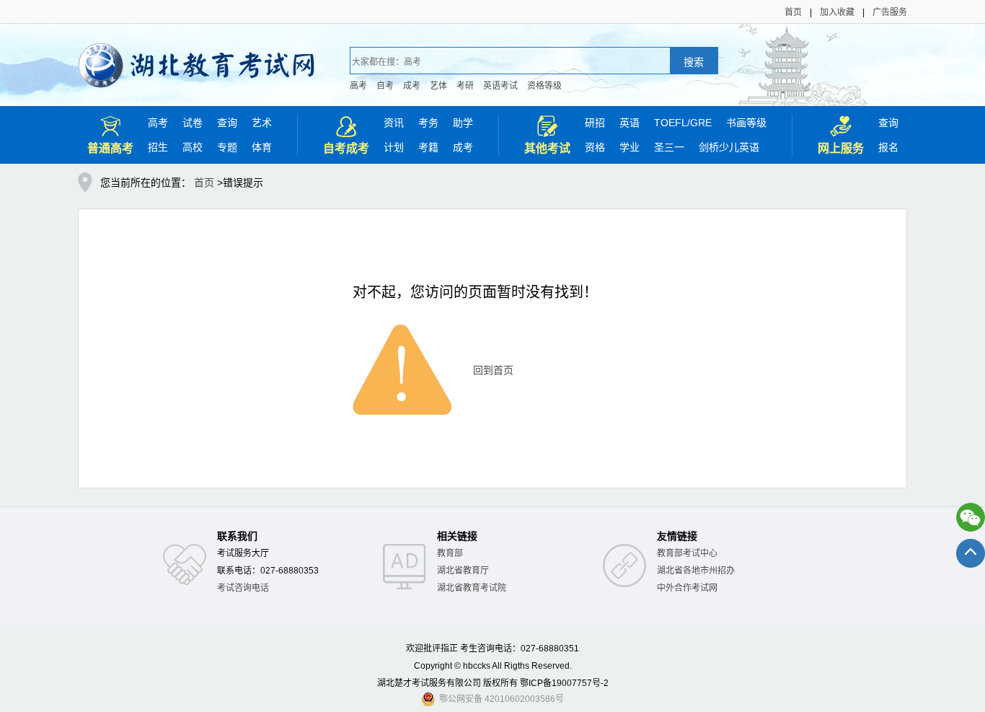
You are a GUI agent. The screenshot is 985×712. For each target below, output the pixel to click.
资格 (595, 147)
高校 (192, 147)
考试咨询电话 (243, 588)
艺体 (438, 86)
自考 (385, 86)
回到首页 (493, 370)
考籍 (428, 147)
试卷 (192, 122)
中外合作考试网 (687, 588)
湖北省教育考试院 (471, 588)
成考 (411, 86)
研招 (595, 122)
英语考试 (500, 86)
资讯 (394, 122)
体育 (262, 147)
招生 (158, 147)
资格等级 (544, 86)
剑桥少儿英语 (729, 147)
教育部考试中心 (687, 553)
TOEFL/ (672, 122)
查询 (227, 122)
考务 (428, 122)
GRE (701, 122)
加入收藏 (837, 12)
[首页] (196, 55)
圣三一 (669, 147)
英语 (629, 122)
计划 (394, 147)
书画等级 (746, 122)
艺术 (262, 122)
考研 (465, 86)
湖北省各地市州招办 (696, 571)
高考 (358, 86)
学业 (629, 147)
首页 (793, 12)
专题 (227, 147)
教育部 (450, 553)
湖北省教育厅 (463, 571)
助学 (463, 122)
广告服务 (890, 12)
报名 (888, 147)
